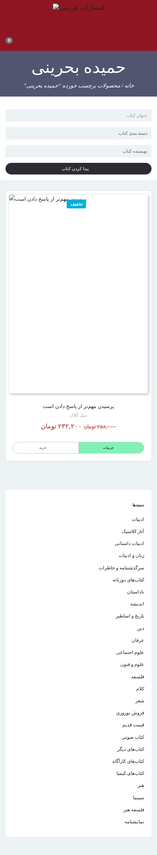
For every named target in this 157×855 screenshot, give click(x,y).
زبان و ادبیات (131, 555)
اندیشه (137, 604)
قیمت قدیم (133, 724)
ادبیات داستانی (129, 543)
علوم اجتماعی (130, 652)
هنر (141, 785)
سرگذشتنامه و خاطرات (121, 567)
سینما (138, 797)
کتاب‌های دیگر (130, 749)
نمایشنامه (134, 821)
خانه (129, 86)
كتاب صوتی (133, 737)
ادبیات (138, 519)
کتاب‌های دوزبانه (128, 580)
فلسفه (137, 676)
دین (140, 628)
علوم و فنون (132, 664)
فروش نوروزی (130, 712)
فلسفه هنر (133, 809)
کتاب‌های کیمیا (130, 773)
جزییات (108, 448)
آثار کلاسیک (133, 531)
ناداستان (135, 592)
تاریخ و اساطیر (130, 616)
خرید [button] (42, 448)
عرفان (137, 640)
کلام (140, 688)
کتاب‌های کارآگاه (128, 761)
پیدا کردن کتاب (77, 168)
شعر (139, 700)
